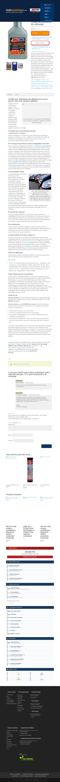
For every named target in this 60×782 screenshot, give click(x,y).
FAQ (18, 673)
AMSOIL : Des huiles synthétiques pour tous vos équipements (42, 83)
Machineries (20, 695)
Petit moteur (20, 707)
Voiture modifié (21, 709)
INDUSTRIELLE (15, 776)
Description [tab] (10, 94)
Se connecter (33, 697)
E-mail (10, 440)
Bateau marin (9, 743)
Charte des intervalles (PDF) (36, 708)
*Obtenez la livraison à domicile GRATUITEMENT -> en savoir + (42, 38)
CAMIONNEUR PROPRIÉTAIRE (42, 774)
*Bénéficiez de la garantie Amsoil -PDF (38, 51)
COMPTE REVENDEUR (27, 774)
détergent (23, 99)
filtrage (25, 351)
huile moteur (49, 88)
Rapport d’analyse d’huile (12, 703)
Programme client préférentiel (26, 742)
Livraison (41, 673)
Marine (19, 703)
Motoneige (20, 698)
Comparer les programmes (25, 743)
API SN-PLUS (13, 263)
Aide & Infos (49, 20)
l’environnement (13, 202)
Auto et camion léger (43, 85)
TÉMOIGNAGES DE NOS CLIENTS (21, 364)
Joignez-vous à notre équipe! (25, 735)
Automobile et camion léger (12, 730)
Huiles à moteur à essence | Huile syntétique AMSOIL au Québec (42, 86)
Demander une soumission (30, 556)
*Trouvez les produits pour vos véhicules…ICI (41, 47)
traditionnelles (30, 241)
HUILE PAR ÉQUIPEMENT (40, 776)
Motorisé (19, 710)
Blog (46, 17)
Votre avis (11, 424)
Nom (10, 435)
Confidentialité (36, 780)
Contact (41, 678)
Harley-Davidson (47, 14)
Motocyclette (20, 696)
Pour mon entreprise (48, 5)
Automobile (20, 705)
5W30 (43, 88)
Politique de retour (10, 700)
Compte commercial (24, 731)
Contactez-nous (10, 694)
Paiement (18, 678)
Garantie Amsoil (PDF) (35, 704)
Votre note (10, 422)
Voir (9, 359)
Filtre (8, 748)
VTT (7, 737)
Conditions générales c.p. (36, 715)
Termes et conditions (23, 754)
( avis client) (38, 28)
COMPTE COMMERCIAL (15, 774)
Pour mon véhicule (48, 8)
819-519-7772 (30, 552)
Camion (8, 732)
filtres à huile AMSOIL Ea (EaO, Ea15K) (23, 346)
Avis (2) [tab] (16, 94)
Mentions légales (28, 780)
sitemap (20, 753)
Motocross (20, 702)
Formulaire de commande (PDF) (37, 706)
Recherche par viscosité (13, 600)
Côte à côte (9, 739)
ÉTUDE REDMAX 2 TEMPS (26, 776)
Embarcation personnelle (11, 744)
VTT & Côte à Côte (21, 700)
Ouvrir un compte (34, 695)
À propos (33, 716)
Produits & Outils (47, 11)
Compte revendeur (23, 733)
